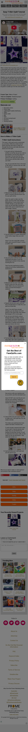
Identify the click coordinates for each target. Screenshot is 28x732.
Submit (14, 377)
